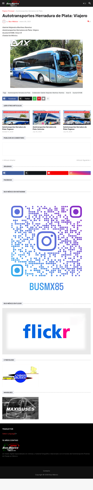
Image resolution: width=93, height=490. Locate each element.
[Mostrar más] (48, 98)
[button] (3, 3)
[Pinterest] (39, 98)
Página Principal (8, 11)
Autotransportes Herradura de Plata (29, 11)
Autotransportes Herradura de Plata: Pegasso (14, 128)
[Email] (43, 98)
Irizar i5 (68, 93)
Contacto (46, 471)
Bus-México (53, 475)
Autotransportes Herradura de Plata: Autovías (44, 128)
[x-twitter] (35, 173)
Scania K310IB (77, 93)
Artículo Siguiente (83, 160)
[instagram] (80, 173)
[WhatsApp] (35, 98)
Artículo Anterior (9, 160)
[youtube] (58, 173)
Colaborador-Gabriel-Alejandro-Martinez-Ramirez (48, 93)
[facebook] (13, 173)
